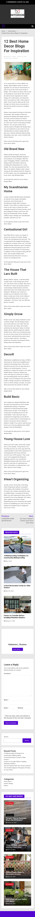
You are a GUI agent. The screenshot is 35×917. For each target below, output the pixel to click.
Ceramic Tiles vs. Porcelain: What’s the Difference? (16, 819)
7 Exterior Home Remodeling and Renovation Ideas (16, 846)
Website (20, 708)
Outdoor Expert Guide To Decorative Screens (15, 873)
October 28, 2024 (11, 822)
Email (6, 708)
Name (6, 700)
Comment (7, 673)
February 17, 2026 (10, 621)
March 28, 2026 (9, 591)
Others (6, 785)
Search (6, 736)
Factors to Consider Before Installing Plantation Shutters (14, 617)
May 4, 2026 (8, 561)
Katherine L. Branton (11, 56)
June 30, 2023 (22, 56)
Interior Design (8, 783)
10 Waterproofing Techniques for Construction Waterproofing (16, 557)
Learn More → (17, 649)
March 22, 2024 (11, 849)
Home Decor (8, 58)
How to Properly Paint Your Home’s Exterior (17, 765)
